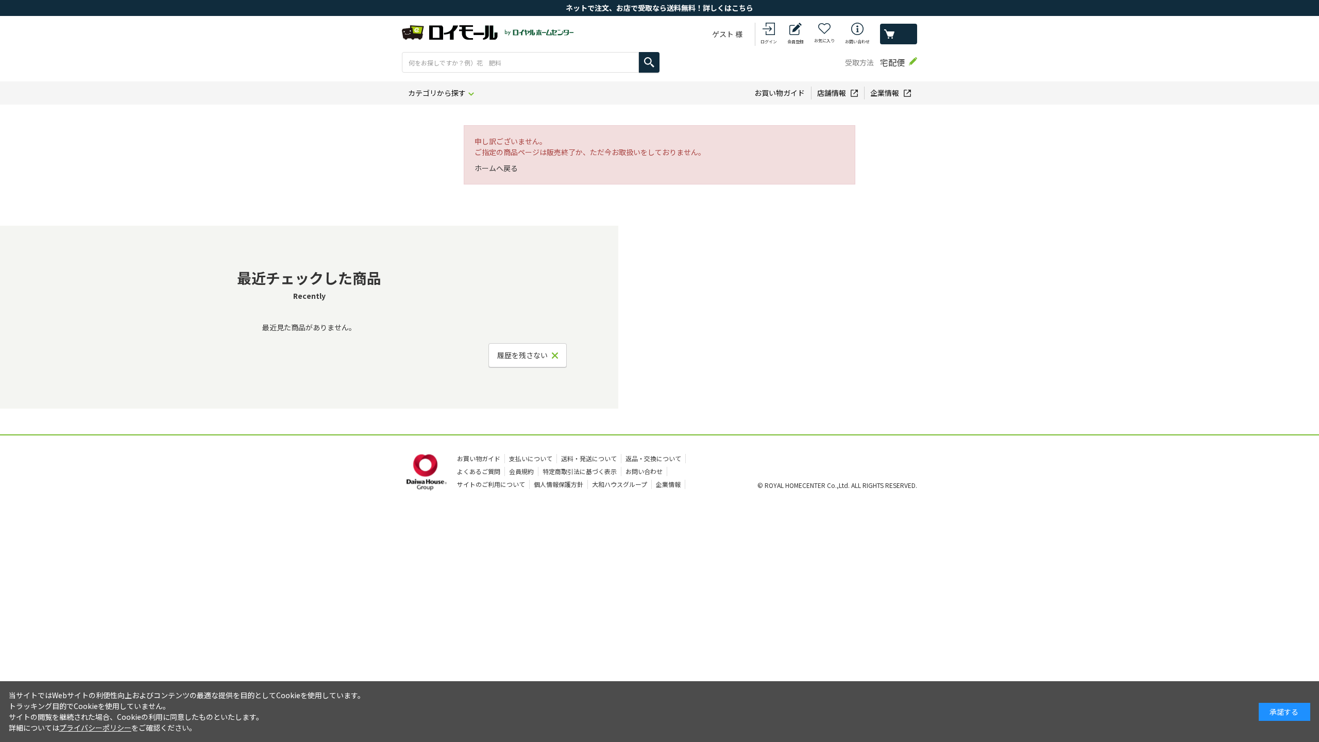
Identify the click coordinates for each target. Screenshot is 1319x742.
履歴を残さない (522, 355)
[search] (649, 62)
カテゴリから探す (437, 93)
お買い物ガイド (779, 93)
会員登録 (795, 41)
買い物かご (898, 34)
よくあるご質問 (478, 471)
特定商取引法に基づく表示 (580, 471)
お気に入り (824, 40)
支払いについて (530, 458)
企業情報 (884, 93)
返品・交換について (653, 458)
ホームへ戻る (496, 168)
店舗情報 (831, 93)
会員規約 (521, 471)
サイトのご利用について (491, 484)
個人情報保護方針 (558, 484)
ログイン (768, 41)
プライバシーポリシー (95, 727)
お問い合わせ (857, 41)
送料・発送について (589, 458)
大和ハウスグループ (619, 484)
